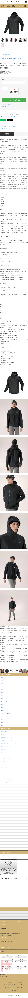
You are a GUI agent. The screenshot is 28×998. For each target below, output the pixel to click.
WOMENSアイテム (20, 6)
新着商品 (10, 982)
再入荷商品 (20, 982)
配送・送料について (15, 984)
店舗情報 (25, 6)
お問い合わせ (3, 924)
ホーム (3, 51)
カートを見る (17, 921)
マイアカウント (4, 921)
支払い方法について (6, 984)
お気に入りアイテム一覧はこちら (8, 116)
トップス (20, 58)
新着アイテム (3, 6)
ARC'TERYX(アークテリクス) (11, 58)
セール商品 (15, 982)
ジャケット (11, 51)
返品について (4, 106)
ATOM (15, 990)
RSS (12, 990)
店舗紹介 (10, 985)
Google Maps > (4, 937)
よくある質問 (15, 985)
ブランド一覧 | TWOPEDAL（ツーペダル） (9, 858)
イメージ (21, 134)
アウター (6, 51)
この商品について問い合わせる (8, 126)
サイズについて (4, 985)
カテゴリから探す (8, 6)
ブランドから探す (14, 6)
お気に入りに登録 (14, 114)
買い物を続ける (5, 128)
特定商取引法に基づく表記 (7, 108)
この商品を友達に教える (7, 123)
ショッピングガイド (22, 985)
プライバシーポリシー (19, 987)
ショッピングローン (4, 855)
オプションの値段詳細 (6, 104)
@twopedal (23, 878)
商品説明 (7, 134)
